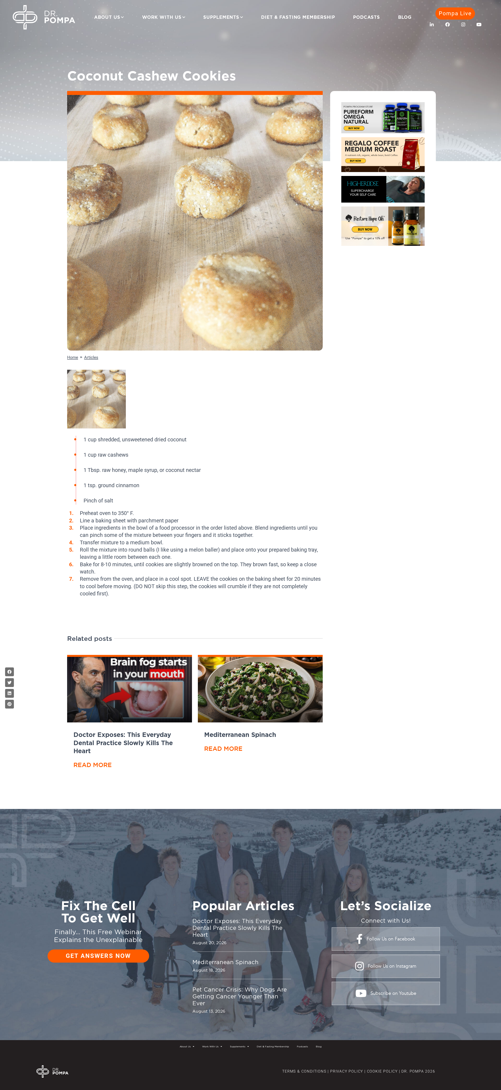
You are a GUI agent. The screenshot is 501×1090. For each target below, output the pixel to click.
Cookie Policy (382, 1071)
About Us (107, 17)
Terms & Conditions (304, 1071)
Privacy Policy (346, 1071)
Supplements (221, 17)
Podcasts (366, 17)
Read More (92, 765)
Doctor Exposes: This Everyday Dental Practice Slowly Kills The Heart (123, 742)
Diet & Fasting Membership (298, 17)
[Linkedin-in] (431, 24)
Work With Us (161, 17)
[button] (9, 671)
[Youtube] (478, 24)
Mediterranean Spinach (240, 734)
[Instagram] (463, 24)
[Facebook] (447, 24)
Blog (405, 17)
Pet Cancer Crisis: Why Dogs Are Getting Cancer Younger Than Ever (239, 996)
